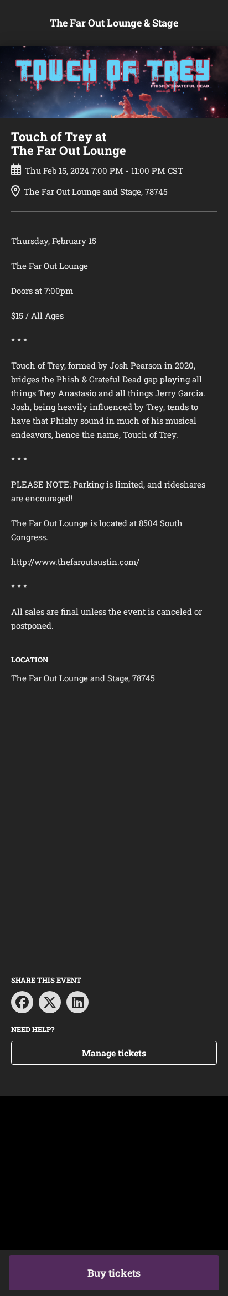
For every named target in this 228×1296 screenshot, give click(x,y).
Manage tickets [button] (114, 1053)
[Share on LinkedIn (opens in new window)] (77, 1002)
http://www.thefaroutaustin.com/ (75, 561)
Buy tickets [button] (114, 1272)
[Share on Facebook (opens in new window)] (22, 1002)
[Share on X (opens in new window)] (50, 1002)
